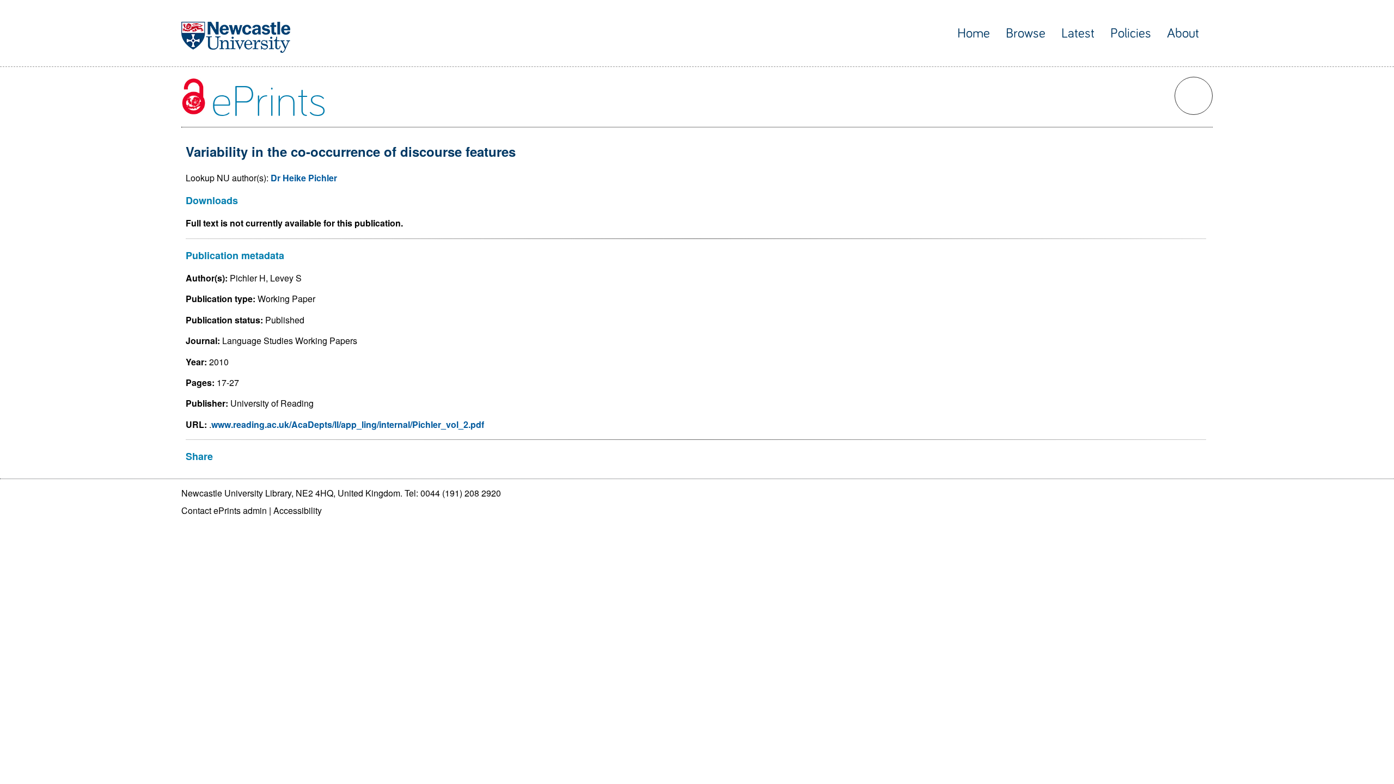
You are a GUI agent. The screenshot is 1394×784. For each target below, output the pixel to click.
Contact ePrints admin (224, 510)
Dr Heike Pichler (304, 177)
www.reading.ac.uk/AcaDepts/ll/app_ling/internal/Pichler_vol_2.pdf (347, 424)
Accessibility (297, 510)
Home (973, 33)
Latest (1078, 33)
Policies (1130, 33)
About (1183, 33)
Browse (1026, 33)
